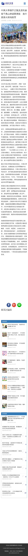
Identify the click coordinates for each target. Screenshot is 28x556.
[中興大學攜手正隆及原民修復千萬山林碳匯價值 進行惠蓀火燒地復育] (9, 305)
